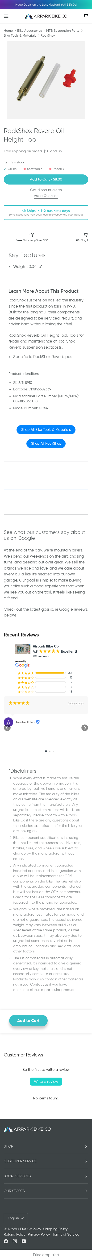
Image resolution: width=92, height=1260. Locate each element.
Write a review (46, 1081)
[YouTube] (24, 1241)
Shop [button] (8, 1146)
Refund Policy (14, 1234)
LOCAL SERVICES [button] (17, 1176)
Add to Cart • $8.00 (46, 179)
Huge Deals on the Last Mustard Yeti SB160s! (46, 4)
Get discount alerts (46, 190)
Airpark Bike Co (20, 1229)
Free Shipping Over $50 (32, 240)
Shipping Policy (55, 1229)
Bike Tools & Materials (20, 35)
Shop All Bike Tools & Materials (46, 430)
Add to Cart (28, 1020)
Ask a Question (46, 196)
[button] (7, 727)
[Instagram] (15, 1241)
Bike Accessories (29, 30)
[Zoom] (46, 80)
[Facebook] (6, 1241)
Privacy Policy (39, 1234)
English (13, 1218)
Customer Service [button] (20, 1161)
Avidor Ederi (25, 722)
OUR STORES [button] (14, 1191)
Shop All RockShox (46, 443)
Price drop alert (46, 1254)
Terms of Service (65, 1234)
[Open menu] (11, 16)
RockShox (48, 35)
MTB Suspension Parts (62, 30)
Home (8, 30)
